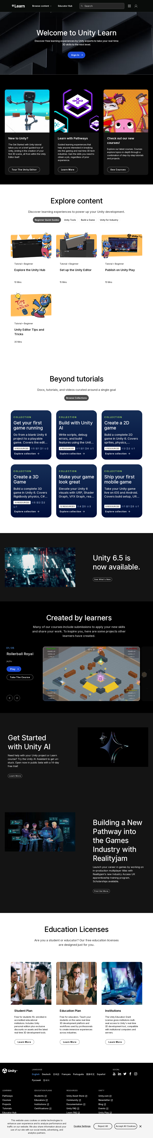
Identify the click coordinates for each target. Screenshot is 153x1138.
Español (101, 1074)
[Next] (17, 698)
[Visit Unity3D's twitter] (124, 1073)
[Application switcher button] (129, 6)
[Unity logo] (9, 1071)
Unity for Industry (109, 220)
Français (66, 1074)
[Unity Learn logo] (18, 6)
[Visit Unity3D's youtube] (114, 1073)
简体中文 (90, 1074)
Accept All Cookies (126, 1126)
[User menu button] (136, 6)
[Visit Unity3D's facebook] (130, 1073)
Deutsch (46, 1074)
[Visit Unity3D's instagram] (135, 1073)
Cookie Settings (82, 1126)
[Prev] (10, 698)
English (36, 1074)
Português (78, 1074)
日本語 (56, 1074)
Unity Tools (70, 220)
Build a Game (88, 220)
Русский (36, 1080)
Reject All (103, 1126)
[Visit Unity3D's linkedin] (119, 1073)
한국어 (46, 1080)
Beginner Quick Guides (47, 220)
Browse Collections (76, 398)
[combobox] (101, 6)
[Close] (140, 1126)
